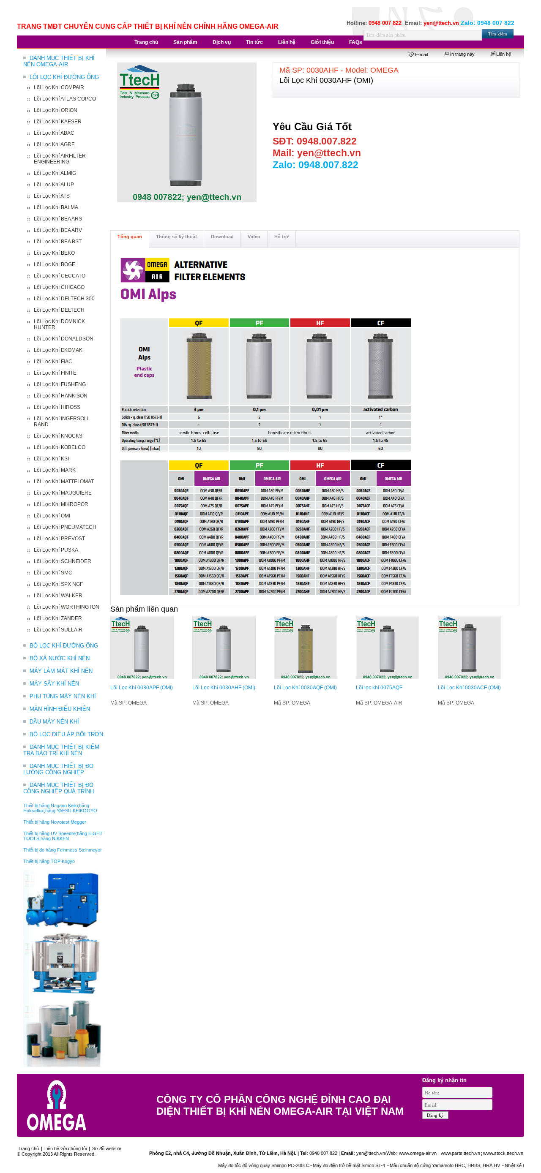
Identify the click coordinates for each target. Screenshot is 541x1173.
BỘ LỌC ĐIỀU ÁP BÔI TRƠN (66, 734)
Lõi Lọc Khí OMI (52, 516)
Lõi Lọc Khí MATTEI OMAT (64, 481)
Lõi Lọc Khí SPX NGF (58, 584)
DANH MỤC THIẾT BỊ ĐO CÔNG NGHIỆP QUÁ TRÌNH (58, 788)
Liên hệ (503, 54)
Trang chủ (28, 1148)
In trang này (462, 54)
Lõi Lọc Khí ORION (55, 110)
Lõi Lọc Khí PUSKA (56, 550)
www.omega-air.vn (417, 1153)
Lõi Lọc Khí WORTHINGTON (66, 607)
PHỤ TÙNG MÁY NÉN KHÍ (63, 696)
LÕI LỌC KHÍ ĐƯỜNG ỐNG (64, 77)
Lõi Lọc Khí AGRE (54, 144)
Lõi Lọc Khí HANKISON (60, 396)
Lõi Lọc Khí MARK (55, 470)
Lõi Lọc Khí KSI (51, 459)
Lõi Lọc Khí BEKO (54, 253)
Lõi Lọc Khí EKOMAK (58, 350)
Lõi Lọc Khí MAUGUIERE (63, 493)
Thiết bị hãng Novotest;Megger (54, 822)
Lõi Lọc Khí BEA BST (58, 242)
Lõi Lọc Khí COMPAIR (59, 87)
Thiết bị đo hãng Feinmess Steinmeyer (62, 849)
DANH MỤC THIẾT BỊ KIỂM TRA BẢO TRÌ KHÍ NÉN (61, 750)
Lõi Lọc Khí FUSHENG (60, 384)
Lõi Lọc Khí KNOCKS (58, 436)
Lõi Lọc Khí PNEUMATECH (65, 527)
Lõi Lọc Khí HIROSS (57, 407)
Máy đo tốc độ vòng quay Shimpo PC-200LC (245, 1165)
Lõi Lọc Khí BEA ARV (58, 230)
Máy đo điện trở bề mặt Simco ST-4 (331, 1165)
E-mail (421, 54)
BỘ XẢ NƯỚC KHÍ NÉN (60, 658)
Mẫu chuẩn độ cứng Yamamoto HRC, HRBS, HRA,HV (427, 1165)
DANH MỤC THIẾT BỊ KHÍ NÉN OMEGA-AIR (59, 61)
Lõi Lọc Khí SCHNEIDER (62, 561)
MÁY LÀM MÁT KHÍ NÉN (61, 671)
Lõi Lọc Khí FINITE (55, 373)
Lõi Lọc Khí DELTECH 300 (64, 299)
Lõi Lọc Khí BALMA (56, 207)
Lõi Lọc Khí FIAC (53, 362)
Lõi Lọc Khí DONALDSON (63, 339)
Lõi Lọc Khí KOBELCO (59, 447)
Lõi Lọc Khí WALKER (58, 596)
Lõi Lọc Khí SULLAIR (58, 630)
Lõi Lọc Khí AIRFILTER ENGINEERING (60, 159)
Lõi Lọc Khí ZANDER (58, 618)
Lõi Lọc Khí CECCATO (59, 276)
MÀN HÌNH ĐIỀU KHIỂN (60, 709)
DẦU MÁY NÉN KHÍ (54, 721)
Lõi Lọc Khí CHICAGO (59, 287)
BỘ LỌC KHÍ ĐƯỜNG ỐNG (64, 645)
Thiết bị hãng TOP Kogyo (49, 861)
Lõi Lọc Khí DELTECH (59, 310)
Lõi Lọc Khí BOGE (54, 264)
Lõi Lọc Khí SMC (53, 573)
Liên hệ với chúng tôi (65, 1148)
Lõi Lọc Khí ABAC (54, 133)
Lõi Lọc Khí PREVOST (59, 539)
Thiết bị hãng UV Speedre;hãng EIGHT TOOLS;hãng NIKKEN (63, 836)
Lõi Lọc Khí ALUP (54, 185)
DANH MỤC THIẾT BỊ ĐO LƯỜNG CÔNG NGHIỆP (58, 769)
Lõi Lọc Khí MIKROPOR (61, 504)
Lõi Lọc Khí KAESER (58, 122)
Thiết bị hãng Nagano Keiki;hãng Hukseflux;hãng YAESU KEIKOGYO (60, 808)
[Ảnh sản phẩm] (187, 133)
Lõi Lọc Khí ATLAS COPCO (65, 99)
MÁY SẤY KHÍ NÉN (54, 683)
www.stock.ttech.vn (503, 1153)
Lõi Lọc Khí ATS (52, 196)
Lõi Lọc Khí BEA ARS (58, 219)
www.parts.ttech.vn (460, 1153)
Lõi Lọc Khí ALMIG (55, 173)
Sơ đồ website (106, 1148)
